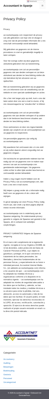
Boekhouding (8, 371)
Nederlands (33, 1)
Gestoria (7, 374)
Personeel (7, 378)
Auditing (6, 363)
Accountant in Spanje (17, 5)
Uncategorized (9, 382)
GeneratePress (24, 395)
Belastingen (8, 367)
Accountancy (8, 359)
